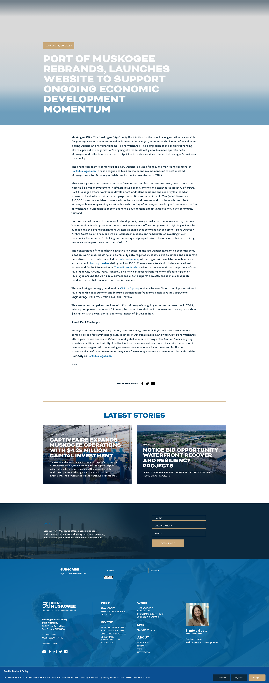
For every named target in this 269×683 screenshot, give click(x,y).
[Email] (153, 383)
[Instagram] (55, 651)
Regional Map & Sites (113, 627)
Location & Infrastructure (110, 638)
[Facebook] (142, 383)
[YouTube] (44, 651)
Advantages (108, 608)
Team (140, 649)
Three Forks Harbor (127, 267)
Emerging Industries (113, 633)
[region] (134, 675)
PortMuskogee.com (100, 356)
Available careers (148, 617)
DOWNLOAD (168, 543)
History (142, 646)
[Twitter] (147, 383)
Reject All (239, 677)
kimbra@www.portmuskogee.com (202, 642)
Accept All (257, 677)
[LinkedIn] (66, 651)
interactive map (130, 259)
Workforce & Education (145, 609)
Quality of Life (146, 630)
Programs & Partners (150, 614)
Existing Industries (113, 630)
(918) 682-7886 (50, 643)
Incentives (107, 642)
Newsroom (144, 652)
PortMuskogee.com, (84, 171)
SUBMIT (108, 577)
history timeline (99, 263)
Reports (106, 614)
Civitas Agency (129, 288)
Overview (143, 642)
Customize (221, 677)
